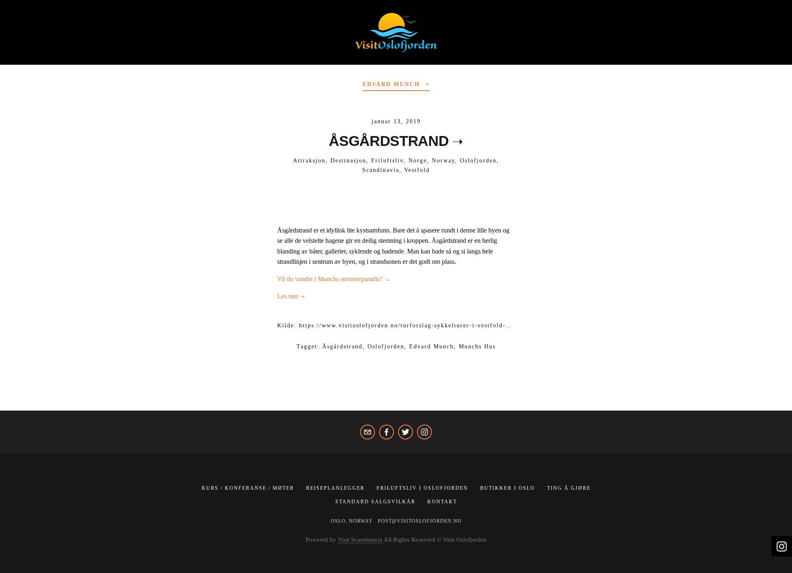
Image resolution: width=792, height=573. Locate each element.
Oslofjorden (478, 160)
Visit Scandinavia (361, 539)
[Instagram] (424, 432)
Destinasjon (348, 160)
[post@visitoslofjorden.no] (367, 432)
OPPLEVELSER (136, 59)
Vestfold (417, 170)
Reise (290, 59)
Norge (417, 160)
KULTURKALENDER (413, 59)
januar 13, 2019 (396, 121)
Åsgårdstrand (342, 346)
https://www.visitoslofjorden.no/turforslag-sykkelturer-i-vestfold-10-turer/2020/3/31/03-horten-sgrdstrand (465, 325)
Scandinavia (380, 170)
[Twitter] (405, 432)
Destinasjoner (237, 59)
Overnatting (340, 59)
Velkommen (74, 59)
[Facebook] (386, 432)
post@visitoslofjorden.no (420, 521)
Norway (443, 160)
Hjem (28, 59)
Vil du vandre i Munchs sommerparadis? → (334, 278)
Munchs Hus (477, 346)
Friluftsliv (387, 160)
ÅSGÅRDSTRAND (388, 141)
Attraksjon (309, 160)
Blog (185, 59)
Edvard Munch (431, 346)
